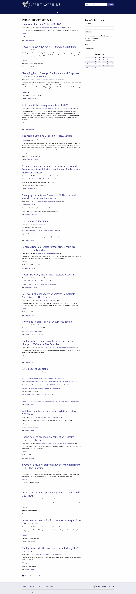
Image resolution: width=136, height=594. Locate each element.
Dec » (89, 71)
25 (103, 65)
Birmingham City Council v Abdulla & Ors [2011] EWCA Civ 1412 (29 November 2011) (43, 378)
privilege (52, 443)
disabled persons (41, 417)
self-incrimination (59, 443)
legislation (55, 27)
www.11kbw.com (30, 40)
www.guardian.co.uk (31, 268)
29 (91, 68)
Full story (24, 34)
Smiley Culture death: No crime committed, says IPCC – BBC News (51, 549)
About (31, 12)
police (62, 347)
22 (91, 65)
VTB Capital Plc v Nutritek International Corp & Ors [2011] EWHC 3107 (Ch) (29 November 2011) (46, 237)
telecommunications (68, 443)
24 (39, 575)
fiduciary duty (49, 27)
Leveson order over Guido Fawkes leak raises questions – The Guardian (51, 522)
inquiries (52, 347)
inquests (49, 554)
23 (95, 65)
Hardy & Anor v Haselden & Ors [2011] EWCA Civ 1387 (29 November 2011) (41, 388)
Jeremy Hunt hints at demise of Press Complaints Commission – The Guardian (48, 295)
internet (54, 527)
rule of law (51, 176)
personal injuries (75, 139)
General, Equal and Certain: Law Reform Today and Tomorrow (38, 179)
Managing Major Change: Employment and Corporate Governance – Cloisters (50, 75)
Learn (104, 12)
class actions (51, 139)
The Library (55, 12)
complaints (39, 300)
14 (87, 63)
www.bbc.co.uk (30, 430)
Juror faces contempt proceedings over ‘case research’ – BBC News (52, 494)
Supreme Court (25, 140)
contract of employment (53, 108)
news (59, 27)
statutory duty (64, 27)
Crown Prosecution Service (52, 471)
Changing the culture (27, 204)
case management (41, 50)
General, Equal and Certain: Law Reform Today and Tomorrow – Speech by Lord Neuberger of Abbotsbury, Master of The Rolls (51, 169)
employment (40, 79)
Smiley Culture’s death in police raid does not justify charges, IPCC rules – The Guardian (49, 342)
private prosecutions (69, 347)
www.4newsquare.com (32, 159)
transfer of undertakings (68, 108)
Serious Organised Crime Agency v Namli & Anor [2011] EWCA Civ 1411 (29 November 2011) (45, 385)
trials (66, 471)
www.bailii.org (30, 240)
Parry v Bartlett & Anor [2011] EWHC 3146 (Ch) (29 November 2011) (39, 394)
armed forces (44, 139)
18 (103, 63)
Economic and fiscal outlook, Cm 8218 (32, 328)
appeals (39, 139)
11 (103, 61)
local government (53, 79)
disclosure (39, 527)
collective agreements (42, 108)
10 (99, 61)
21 (87, 65)
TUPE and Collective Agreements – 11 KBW (45, 105)
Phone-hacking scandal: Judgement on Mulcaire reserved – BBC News (48, 438)
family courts (44, 201)
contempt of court (41, 471)
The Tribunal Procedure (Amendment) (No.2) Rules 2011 (36, 281)
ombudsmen (52, 300)
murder (56, 347)
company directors (41, 27)
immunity (53, 417)
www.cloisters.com (31, 98)
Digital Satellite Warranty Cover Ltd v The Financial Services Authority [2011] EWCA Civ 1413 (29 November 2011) (51, 381)
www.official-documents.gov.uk (34, 334)
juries (47, 499)
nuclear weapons (66, 139)
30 (95, 68)
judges (49, 201)
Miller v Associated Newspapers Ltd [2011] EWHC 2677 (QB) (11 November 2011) (43, 230)
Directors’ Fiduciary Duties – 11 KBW (41, 24)
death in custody (45, 347)
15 (91, 63)
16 (95, 63)
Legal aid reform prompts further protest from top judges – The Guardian (48, 248)
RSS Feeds (40, 586)
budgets (39, 201)
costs (47, 50)
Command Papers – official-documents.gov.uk (47, 321)
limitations (56, 139)
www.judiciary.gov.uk (31, 188)
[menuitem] (32, 12)
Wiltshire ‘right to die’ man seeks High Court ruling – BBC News (50, 412)
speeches (58, 201)
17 (99, 63)
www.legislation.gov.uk (32, 287)
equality (39, 176)
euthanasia (48, 417)
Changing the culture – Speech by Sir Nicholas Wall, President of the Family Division (49, 197)
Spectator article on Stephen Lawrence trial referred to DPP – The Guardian (51, 466)
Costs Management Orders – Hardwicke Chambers (49, 46)
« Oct (86, 71)
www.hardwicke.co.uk (32, 67)
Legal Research (80, 12)
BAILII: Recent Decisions (35, 221)
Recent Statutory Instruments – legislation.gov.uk (48, 274)
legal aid (53, 201)
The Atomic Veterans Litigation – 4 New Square (47, 135)
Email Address (88, 23)
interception (44, 443)
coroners (39, 347)
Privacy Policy (49, 586)
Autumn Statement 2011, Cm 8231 (31, 331)
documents (44, 527)
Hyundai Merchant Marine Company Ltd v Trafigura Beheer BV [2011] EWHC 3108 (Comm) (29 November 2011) (50, 401)
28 (87, 68)
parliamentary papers (42, 325)
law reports (39, 224)
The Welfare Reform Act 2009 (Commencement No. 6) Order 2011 (39, 284)
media (44, 300)
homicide (45, 554)
